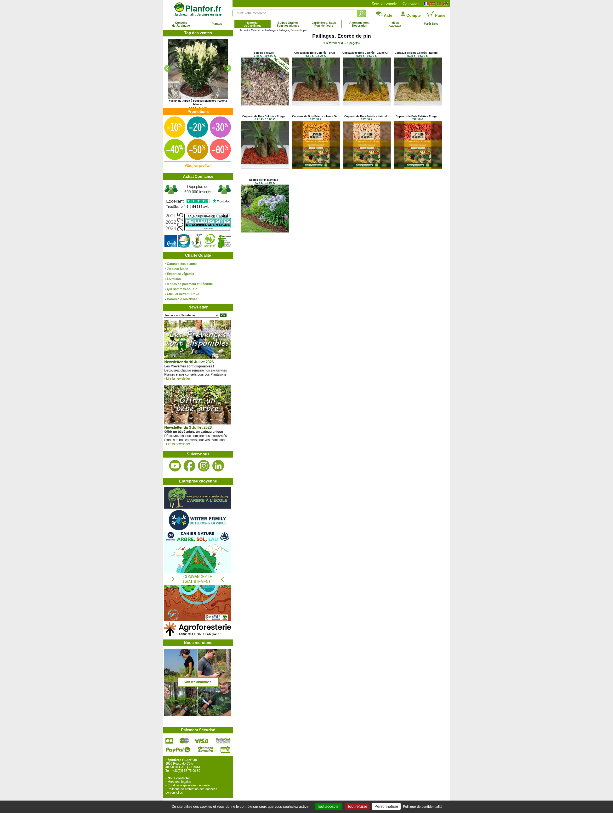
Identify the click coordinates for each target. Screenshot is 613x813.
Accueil (244, 30)
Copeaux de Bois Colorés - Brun (314, 52)
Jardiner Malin (177, 269)
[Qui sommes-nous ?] (198, 216)
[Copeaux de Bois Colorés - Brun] (316, 104)
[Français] (425, 4)
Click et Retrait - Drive (183, 294)
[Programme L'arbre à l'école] (197, 507)
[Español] (432, 4)
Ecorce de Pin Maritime (263, 179)
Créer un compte (384, 3)
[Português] (438, 4)
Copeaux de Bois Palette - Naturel (365, 116)
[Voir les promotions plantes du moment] (197, 169)
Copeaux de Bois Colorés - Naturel (416, 52)
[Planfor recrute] (197, 714)
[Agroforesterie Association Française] (197, 635)
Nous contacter (179, 778)
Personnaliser (386, 806)
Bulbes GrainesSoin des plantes (288, 24)
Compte (413, 15)
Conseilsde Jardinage (181, 24)
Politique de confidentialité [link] (423, 806)
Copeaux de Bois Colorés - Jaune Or (365, 52)
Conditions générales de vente (189, 785)
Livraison (174, 279)
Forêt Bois (431, 23)
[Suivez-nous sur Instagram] (204, 466)
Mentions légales (179, 782)
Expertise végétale (180, 274)
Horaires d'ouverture (182, 299)
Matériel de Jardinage (263, 30)
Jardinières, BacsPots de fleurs (324, 24)
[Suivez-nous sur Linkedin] (218, 466)
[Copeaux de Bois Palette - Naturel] (367, 168)
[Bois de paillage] (265, 104)
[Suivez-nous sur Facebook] (189, 466)
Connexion (411, 3)
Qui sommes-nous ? (182, 289)
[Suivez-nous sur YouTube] (175, 466)
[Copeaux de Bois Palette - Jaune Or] (316, 168)
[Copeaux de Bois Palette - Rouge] (418, 168)
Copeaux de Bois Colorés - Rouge (263, 116)
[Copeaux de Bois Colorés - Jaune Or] (367, 104)
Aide (387, 15)
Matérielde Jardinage (252, 24)
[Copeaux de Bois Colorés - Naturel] (418, 104)
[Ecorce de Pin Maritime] (265, 231)
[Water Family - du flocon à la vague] (197, 530)
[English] (445, 4)
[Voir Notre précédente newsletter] (197, 446)
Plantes (217, 23)
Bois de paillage (264, 52)
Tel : (168, 770)
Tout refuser (357, 806)
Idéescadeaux (395, 24)
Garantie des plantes (182, 264)
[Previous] (167, 68)
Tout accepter (328, 806)
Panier (440, 15)
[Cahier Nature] (197, 620)
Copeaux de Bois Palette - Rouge (416, 116)
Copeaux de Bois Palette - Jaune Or (314, 116)
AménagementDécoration (359, 24)
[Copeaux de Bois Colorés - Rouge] (265, 168)
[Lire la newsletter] (197, 381)
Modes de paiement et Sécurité (190, 284)
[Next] (227, 68)
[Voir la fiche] (198, 69)
